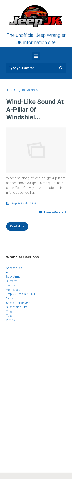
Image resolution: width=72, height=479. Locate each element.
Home (9, 90)
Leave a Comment (55, 212)
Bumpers (12, 281)
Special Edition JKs (18, 303)
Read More (17, 226)
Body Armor (14, 276)
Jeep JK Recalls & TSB (23, 203)
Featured (11, 285)
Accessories (14, 268)
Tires (9, 311)
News (9, 298)
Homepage (13, 290)
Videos (10, 320)
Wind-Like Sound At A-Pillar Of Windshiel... (35, 109)
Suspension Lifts (16, 307)
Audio (9, 272)
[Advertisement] (36, 358)
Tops (9, 316)
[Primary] (36, 56)
